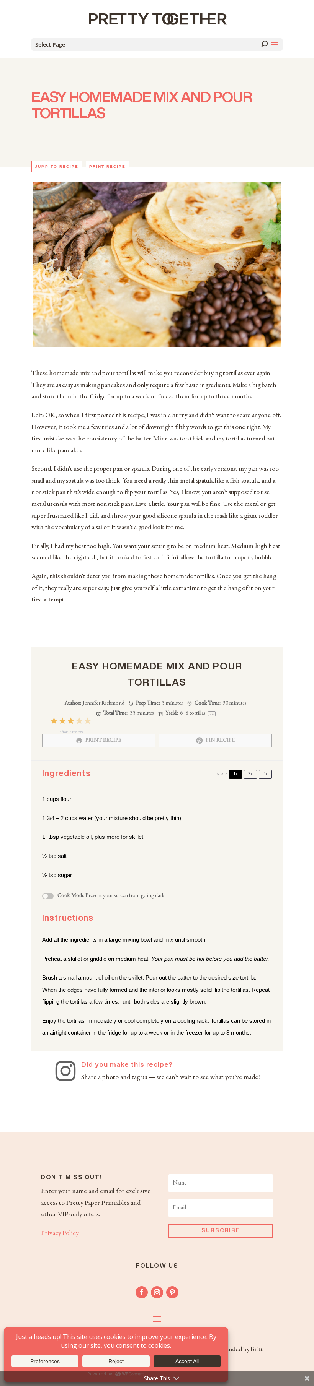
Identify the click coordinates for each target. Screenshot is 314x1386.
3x (265, 774)
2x (250, 774)
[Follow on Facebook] (142, 1292)
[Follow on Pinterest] (172, 1292)
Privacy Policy (59, 1233)
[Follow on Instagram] (157, 1292)
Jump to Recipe (56, 166)
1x (235, 774)
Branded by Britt (241, 1349)
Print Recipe (107, 166)
